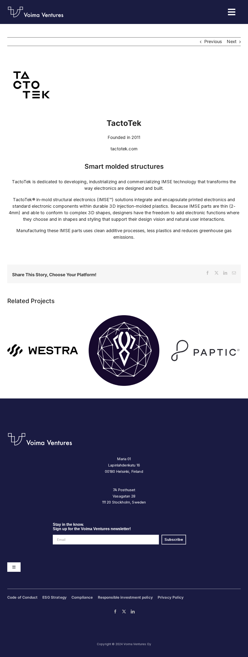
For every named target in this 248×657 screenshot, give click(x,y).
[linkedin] (133, 611)
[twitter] (124, 611)
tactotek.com (124, 148)
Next (231, 41)
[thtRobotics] (124, 317)
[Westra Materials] (42, 317)
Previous (213, 41)
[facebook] (115, 611)
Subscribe (173, 539)
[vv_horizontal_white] (40, 434)
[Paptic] (205, 317)
